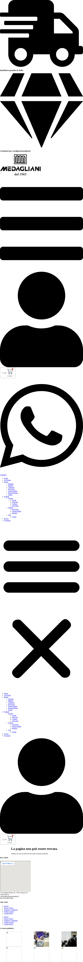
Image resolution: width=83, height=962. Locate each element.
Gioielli (10, 498)
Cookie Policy (8, 913)
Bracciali (15, 502)
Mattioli (10, 486)
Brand (6, 482)
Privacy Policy (8, 908)
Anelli (14, 500)
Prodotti (6, 497)
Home (6, 478)
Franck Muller (12, 491)
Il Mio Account (9, 911)
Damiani (11, 484)
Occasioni (7, 520)
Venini (10, 495)
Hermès (14, 513)
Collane (14, 504)
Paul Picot (11, 489)
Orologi (10, 508)
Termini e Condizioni (11, 910)
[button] (41, 607)
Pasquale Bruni (13, 493)
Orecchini (15, 506)
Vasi (9, 515)
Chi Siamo (7, 480)
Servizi (6, 519)
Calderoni (11, 487)
